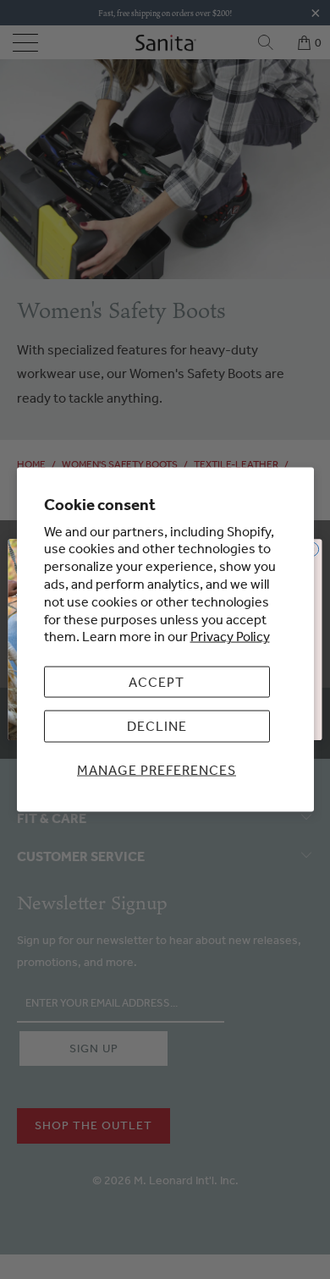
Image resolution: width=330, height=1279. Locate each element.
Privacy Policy (230, 636)
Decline (157, 725)
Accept (156, 681)
